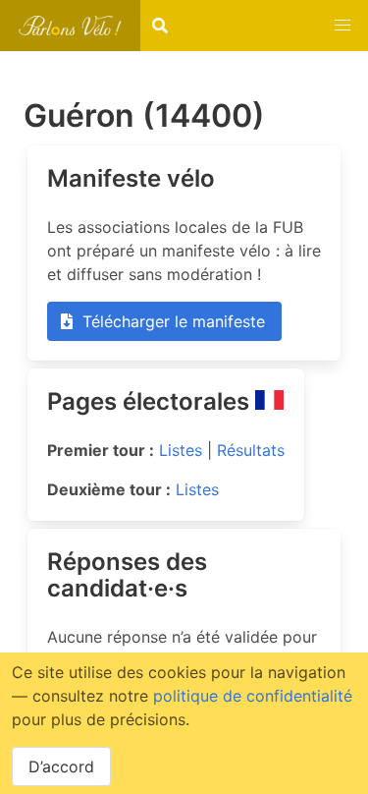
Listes (180, 450)
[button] (342, 25)
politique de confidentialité (252, 696)
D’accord (61, 766)
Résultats (251, 450)
